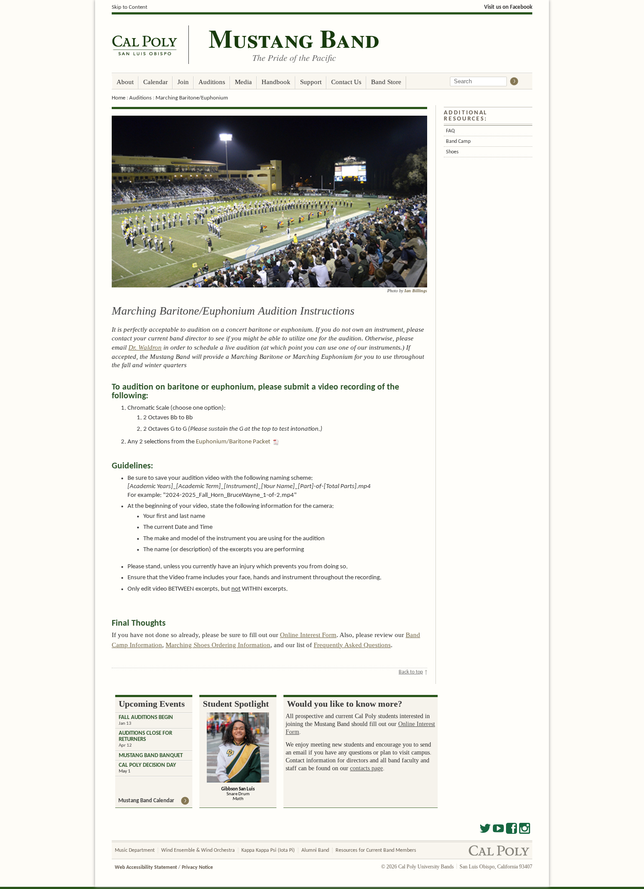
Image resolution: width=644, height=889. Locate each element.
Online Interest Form (308, 634)
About (125, 81)
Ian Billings (415, 290)
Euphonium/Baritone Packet (233, 442)
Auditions (211, 81)
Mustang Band (294, 38)
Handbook (276, 81)
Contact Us (346, 81)
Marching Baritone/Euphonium (192, 98)
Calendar (155, 81)
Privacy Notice (197, 867)
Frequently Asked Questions (352, 644)
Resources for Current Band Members (376, 850)
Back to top (411, 672)
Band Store (386, 81)
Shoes (452, 152)
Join (183, 81)
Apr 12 (125, 745)
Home (118, 98)
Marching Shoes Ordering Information (218, 644)
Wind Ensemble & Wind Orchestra (198, 850)
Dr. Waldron (145, 347)
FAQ (450, 131)
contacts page (366, 768)
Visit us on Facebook (508, 7)
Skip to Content (129, 7)
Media (243, 81)
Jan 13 (125, 723)
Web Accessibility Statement (146, 867)
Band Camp (458, 141)
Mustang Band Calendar (146, 801)
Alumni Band (315, 850)
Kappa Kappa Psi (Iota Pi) (268, 850)
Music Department (135, 850)
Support (311, 81)
